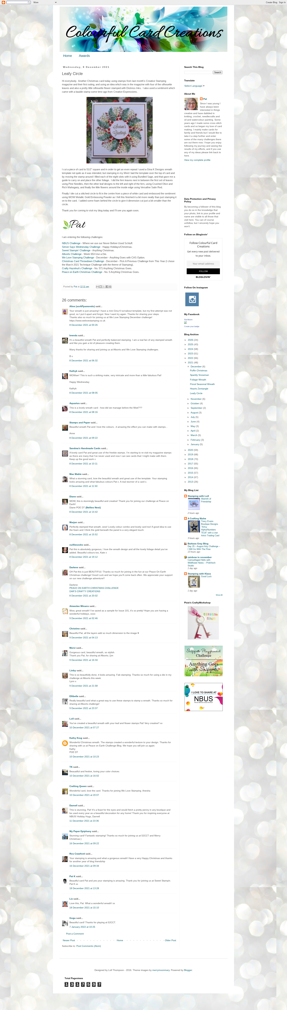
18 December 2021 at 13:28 (84, 888)
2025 (191, 344)
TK (71, 767)
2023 (191, 353)
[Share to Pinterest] (110, 286)
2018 (191, 459)
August (195, 412)
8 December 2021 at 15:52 (83, 534)
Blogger (188, 970)
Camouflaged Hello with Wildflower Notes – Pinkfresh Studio (201, 563)
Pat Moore (188, 320)
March (194, 435)
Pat (205, 99)
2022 (191, 358)
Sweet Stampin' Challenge (76, 250)
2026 (191, 340)
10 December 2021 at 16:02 (84, 775)
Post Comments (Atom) (88, 946)
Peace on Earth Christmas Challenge (82, 272)
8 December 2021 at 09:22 (83, 437)
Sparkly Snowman (199, 375)
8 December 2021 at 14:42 (83, 511)
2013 (191, 481)
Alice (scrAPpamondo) (82, 306)
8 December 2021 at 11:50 (83, 486)
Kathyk (73, 371)
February (196, 439)
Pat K (72, 876)
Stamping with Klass (199, 573)
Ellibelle (73, 696)
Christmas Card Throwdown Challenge (83, 261)
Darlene (74, 567)
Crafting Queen (78, 786)
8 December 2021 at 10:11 (83, 463)
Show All (219, 595)
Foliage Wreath (198, 379)
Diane (72, 496)
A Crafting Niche (197, 518)
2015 (191, 472)
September (197, 408)
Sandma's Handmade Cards (84, 448)
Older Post (170, 940)
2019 (191, 454)
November (196, 399)
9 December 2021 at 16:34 (83, 660)
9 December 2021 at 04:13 (83, 637)
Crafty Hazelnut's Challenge (77, 268)
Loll (71, 718)
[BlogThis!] (100, 286)
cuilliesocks (76, 544)
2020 (191, 450)
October (195, 403)
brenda (73, 335)
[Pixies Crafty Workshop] (203, 638)
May (193, 426)
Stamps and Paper (79, 422)
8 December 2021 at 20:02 (83, 595)
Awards (84, 56)
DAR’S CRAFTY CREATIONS (84, 591)
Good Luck (206, 576)
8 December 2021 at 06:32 (83, 360)
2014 (191, 477)
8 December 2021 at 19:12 (83, 557)
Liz (71, 898)
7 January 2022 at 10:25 (82, 927)
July (193, 417)
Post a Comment (75, 933)
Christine (74, 628)
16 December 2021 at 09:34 (84, 866)
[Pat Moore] (185, 323)
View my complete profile (197, 160)
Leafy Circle (196, 393)
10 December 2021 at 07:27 (84, 727)
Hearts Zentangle (199, 388)
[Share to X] (103, 286)
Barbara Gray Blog (198, 543)
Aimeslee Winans (79, 606)
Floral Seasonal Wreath (202, 384)
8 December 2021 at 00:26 (83, 325)
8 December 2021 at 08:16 (83, 412)
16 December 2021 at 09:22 (84, 843)
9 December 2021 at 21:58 (83, 685)
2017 (191, 463)
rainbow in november (200, 557)
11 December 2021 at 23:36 (84, 820)
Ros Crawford (77, 853)
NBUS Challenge (71, 243)
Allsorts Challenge (72, 254)
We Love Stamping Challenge (78, 257)
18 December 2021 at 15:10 (84, 907)
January (195, 444)
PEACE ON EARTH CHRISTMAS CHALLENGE (94, 588)
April (193, 430)
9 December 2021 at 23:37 (83, 708)
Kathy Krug (75, 738)
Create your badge (191, 326)
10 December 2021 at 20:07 (84, 795)
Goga (72, 918)
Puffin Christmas (198, 370)
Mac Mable (75, 474)
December (196, 366)
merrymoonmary (161, 970)
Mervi (72, 648)
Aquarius (74, 403)
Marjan (73, 522)
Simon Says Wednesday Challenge (81, 246)
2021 (191, 362)
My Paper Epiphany (80, 831)
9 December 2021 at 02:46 (83, 618)
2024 (191, 349)
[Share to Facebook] (107, 286)
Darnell (73, 805)
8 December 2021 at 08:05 (83, 392)
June (193, 421)
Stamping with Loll (198, 496)
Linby (72, 670)
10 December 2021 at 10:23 (84, 756)
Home (67, 56)
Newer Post (69, 940)
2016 (191, 468)
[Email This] (97, 286)
